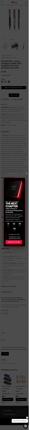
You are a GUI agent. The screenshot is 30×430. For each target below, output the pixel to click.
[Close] (27, 173)
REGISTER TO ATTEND (14, 242)
